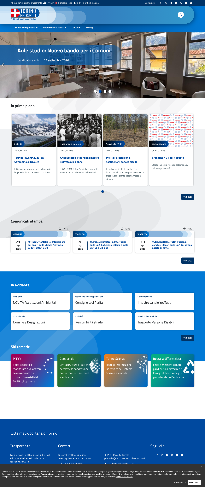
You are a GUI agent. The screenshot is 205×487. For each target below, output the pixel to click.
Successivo (202, 65)
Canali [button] (75, 27)
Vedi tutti (188, 196)
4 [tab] (109, 91)
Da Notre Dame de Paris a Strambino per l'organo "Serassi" (61, 53)
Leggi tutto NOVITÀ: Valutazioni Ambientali (40, 301)
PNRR (88, 27)
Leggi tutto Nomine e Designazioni (40, 321)
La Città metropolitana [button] (24, 27)
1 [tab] (95, 91)
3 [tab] (104, 91)
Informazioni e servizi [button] (53, 27)
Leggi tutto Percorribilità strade (102, 321)
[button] (181, 15)
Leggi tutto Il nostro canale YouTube (164, 301)
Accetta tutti (194, 482)
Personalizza (180, 482)
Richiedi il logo (65, 2)
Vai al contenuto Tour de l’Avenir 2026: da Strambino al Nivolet (34, 150)
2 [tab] (100, 91)
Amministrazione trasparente (28, 2)
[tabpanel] (102, 65)
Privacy (50, 2)
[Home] (26, 14)
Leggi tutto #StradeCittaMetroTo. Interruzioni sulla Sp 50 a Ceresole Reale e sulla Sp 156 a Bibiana (102, 242)
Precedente (3, 65)
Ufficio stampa (92, 2)
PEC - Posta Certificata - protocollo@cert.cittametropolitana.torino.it (125, 456)
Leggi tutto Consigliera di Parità (102, 301)
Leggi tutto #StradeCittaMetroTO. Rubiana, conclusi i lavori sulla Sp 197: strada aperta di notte (164, 242)
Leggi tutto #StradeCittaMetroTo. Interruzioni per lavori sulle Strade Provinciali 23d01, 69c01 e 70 (40, 242)
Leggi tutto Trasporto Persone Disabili (164, 321)
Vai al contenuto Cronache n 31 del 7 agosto (171, 150)
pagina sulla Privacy (124, 476)
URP (78, 2)
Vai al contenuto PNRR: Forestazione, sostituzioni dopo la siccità (125, 150)
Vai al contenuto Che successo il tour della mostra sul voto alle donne (79, 150)
